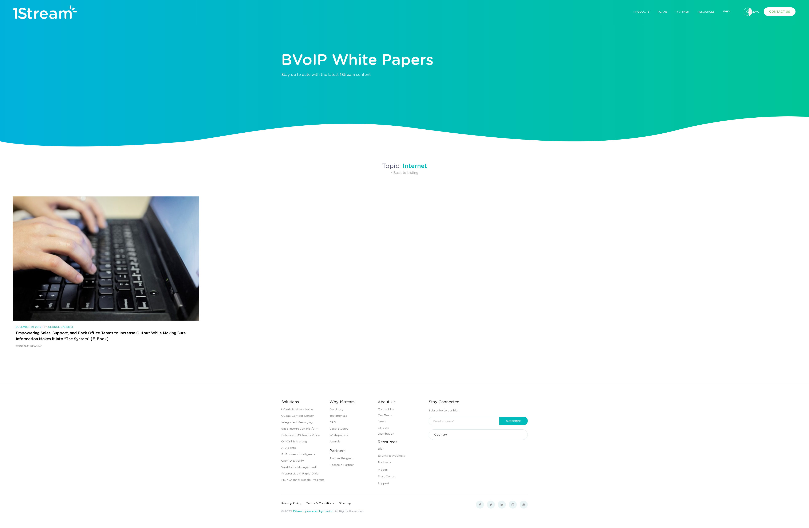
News (382, 421)
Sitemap (345, 503)
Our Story (336, 409)
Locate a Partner (341, 464)
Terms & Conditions (320, 503)
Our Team (385, 415)
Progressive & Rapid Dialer (300, 473)
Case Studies (338, 428)
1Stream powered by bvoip (312, 511)
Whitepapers (338, 435)
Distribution (386, 433)
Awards (334, 441)
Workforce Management (298, 467)
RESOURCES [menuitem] (706, 11)
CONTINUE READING (29, 346)
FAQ (332, 422)
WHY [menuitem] (726, 11)
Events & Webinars (391, 455)
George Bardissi (60, 326)
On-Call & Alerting (294, 441)
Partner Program (341, 458)
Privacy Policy (291, 503)
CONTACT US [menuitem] (779, 11)
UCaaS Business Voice (297, 409)
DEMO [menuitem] (755, 11)
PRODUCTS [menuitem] (642, 11)
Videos (383, 469)
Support (383, 483)
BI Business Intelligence (298, 454)
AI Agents (288, 447)
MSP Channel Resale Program (302, 479)
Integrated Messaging (297, 422)
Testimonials (338, 415)
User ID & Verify (292, 460)
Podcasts (384, 462)
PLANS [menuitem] (662, 11)
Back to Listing (405, 172)
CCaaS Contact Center (297, 415)
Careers (383, 427)
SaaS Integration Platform (299, 428)
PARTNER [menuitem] (682, 11)
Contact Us (386, 409)
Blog (381, 448)
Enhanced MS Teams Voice (300, 435)
